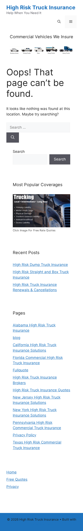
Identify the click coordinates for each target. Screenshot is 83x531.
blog (16, 338)
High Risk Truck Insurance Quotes (41, 390)
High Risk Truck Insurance (40, 7)
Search (19, 151)
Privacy (12, 487)
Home (11, 472)
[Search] (12, 137)
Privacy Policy (24, 435)
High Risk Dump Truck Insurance (40, 265)
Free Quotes (16, 479)
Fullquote (20, 370)
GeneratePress (41, 524)
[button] (59, 21)
